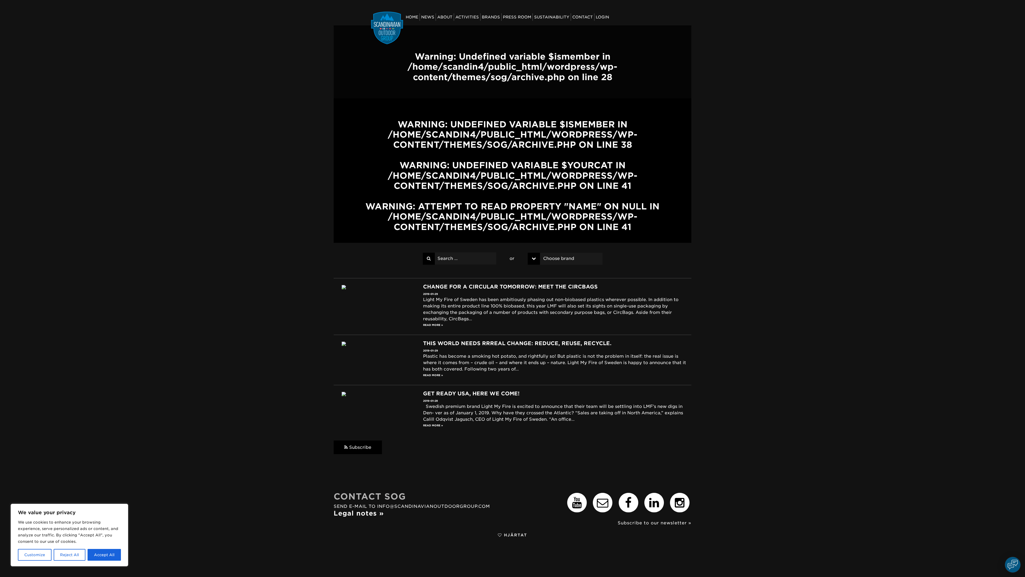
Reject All (69, 555)
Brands (491, 17)
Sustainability (551, 17)
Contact (582, 17)
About (444, 17)
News (427, 17)
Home (412, 17)
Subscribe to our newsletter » (654, 522)
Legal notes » (359, 513)
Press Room (517, 17)
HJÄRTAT (514, 535)
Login (602, 17)
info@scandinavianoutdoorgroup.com (433, 506)
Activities (467, 17)
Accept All (104, 555)
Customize (34, 555)
